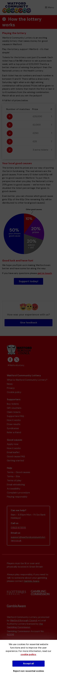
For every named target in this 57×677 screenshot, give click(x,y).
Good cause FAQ (16, 456)
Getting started (15, 460)
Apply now (12, 444)
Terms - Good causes (18, 472)
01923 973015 (18, 527)
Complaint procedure (18, 492)
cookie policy (28, 654)
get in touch (45, 273)
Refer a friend (14, 432)
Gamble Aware (31, 581)
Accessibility (13, 488)
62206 (10, 634)
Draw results (13, 424)
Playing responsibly (17, 496)
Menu (51, 7)
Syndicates (13, 428)
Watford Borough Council (23, 620)
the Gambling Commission (25, 625)
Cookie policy (14, 392)
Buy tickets (13, 403)
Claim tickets (13, 412)
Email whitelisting (16, 484)
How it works (14, 420)
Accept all (28, 663)
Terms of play (14, 480)
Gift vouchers (14, 407)
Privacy (11, 388)
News (10, 383)
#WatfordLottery (16, 365)
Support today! (28, 281)
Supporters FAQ (15, 416)
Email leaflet (13, 452)
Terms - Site (13, 476)
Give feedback (28, 322)
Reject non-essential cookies (28, 671)
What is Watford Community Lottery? (27, 379)
